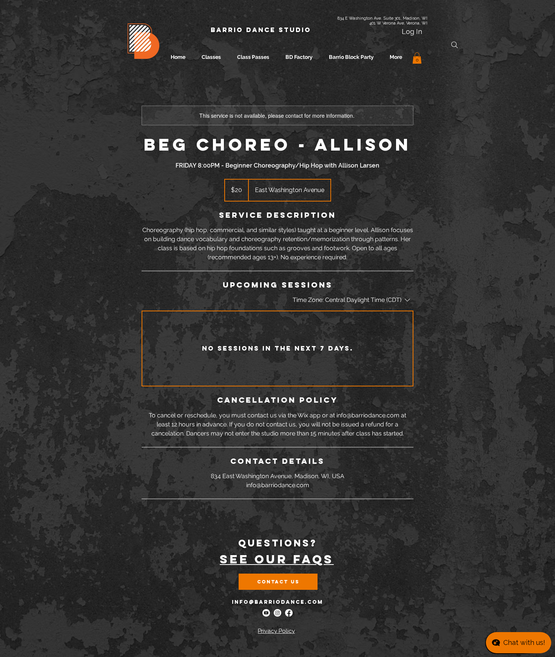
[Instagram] (277, 613)
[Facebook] (289, 613)
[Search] (454, 45)
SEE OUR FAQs (277, 559)
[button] (417, 58)
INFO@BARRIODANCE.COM (277, 602)
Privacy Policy (276, 631)
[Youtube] (266, 613)
